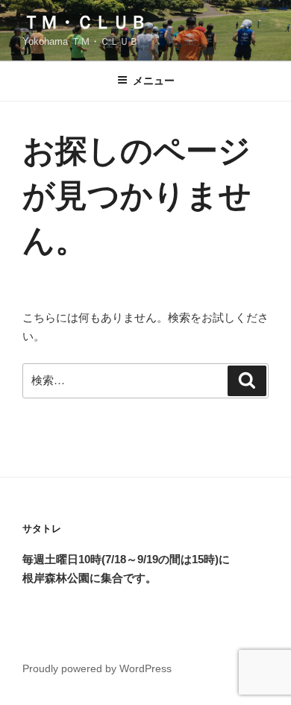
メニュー (154, 81)
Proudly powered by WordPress (97, 668)
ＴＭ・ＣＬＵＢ (85, 22)
